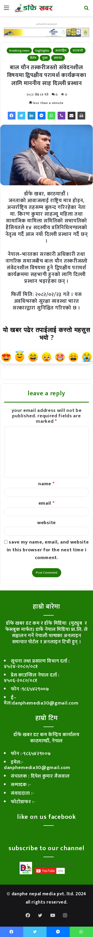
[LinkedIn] (31, 115)
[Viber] (61, 115)
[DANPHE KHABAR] (33, 8)
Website (46, 523)
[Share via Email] (71, 115)
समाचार (58, 57)
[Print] (81, 115)
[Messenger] (41, 115)
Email (46, 503)
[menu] (6, 10)
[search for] (86, 10)
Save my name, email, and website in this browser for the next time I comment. (48, 550)
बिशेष (33, 57)
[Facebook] (12, 115)
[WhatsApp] (51, 115)
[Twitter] (21, 115)
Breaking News (19, 50)
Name (46, 484)
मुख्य (45, 57)
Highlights (42, 50)
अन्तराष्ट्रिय (60, 50)
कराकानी (78, 50)
